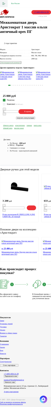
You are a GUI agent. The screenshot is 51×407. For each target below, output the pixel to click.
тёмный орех (7, 128)
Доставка (3, 327)
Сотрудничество (6, 362)
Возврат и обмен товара (8, 333)
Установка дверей (6, 324)
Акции (2, 347)
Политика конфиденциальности (11, 404)
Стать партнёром (9, 365)
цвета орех (37, 125)
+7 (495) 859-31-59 (41, 12)
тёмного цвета (8, 125)
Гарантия (3, 336)
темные (29, 125)
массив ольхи (19, 128)
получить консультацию (25, 118)
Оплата (2, 330)
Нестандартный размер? (10, 62)
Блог (1, 350)
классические (20, 125)
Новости (3, 353)
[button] (9, 85)
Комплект (15, 104)
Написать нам (10, 382)
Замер (2, 321)
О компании (4, 344)
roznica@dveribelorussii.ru (14, 380)
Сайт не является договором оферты (13, 402)
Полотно (10, 100)
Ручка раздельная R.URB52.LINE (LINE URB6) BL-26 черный (18, 215)
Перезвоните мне (11, 376)
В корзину (27, 111)
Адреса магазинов (11, 392)
